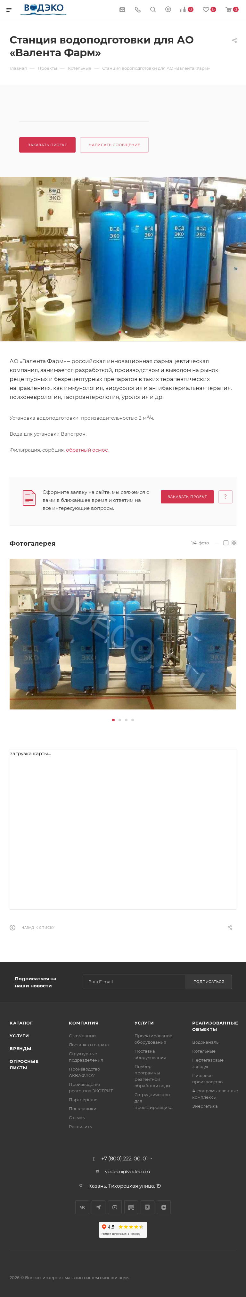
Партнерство (83, 1099)
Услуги (19, 1035)
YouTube (115, 1207)
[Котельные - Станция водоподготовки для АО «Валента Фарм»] (123, 259)
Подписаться (209, 981)
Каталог (21, 1022)
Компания (84, 1022)
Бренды (20, 1048)
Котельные (204, 1051)
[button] (120, 332)
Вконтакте (82, 1207)
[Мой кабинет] (168, 10)
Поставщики (82, 1108)
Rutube (131, 1207)
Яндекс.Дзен (164, 1207)
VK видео (147, 1207)
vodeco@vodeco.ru (127, 1171)
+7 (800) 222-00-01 (124, 1158)
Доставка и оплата (89, 1044)
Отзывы (77, 1117)
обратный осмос (87, 450)
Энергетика (205, 1106)
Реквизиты (81, 1126)
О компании (82, 1035)
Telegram (98, 1207)
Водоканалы (205, 1042)
